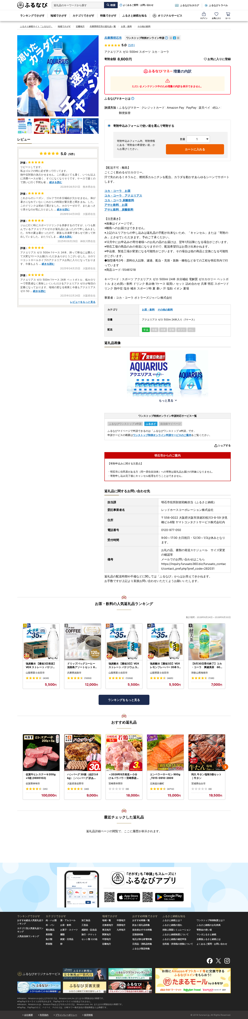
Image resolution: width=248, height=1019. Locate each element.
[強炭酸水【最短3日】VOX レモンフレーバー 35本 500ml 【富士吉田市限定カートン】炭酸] (165, 641)
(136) (211, 678)
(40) (86, 789)
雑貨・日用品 (66, 939)
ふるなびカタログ (189, 5)
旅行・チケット (89, 934)
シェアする (224, 445)
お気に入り (216, 18)
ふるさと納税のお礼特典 (209, 925)
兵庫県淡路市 (74, 672)
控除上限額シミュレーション (176, 929)
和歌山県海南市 (199, 672)
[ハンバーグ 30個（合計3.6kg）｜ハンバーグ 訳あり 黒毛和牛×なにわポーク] (82, 752)
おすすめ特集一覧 (141, 920)
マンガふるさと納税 (206, 934)
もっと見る (166, 400)
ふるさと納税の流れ (172, 925)
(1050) (88, 678)
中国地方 (121, 920)
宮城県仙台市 (198, 783)
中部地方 (106, 939)
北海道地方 (107, 925)
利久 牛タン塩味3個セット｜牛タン (206, 776)
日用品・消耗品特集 (142, 943)
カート (228, 18)
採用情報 (88, 1015)
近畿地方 (80, 26)
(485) (170, 678)
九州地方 (121, 929)
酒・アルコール (68, 920)
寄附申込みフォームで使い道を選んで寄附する (143, 125)
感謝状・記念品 (89, 929)
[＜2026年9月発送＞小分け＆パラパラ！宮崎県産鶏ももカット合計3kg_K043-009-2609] (124, 752)
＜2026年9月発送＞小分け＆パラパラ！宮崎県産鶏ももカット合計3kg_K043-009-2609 (124, 776)
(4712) (170, 789)
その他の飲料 (144, 26)
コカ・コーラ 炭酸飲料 (119, 200)
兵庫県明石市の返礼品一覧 (103, 26)
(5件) (131, 45)
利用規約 (44, 1015)
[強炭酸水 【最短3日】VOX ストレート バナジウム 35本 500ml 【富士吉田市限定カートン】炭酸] (124, 641)
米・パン (50, 925)
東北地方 (106, 929)
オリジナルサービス (170, 15)
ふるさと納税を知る (134, 15)
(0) (127, 789)
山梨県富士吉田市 (35, 672)
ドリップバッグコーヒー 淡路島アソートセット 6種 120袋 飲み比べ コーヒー (82, 665)
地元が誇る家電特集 (142, 939)
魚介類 (49, 939)
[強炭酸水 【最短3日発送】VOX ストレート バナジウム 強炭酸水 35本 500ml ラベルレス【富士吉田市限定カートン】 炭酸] (41, 641)
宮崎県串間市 (116, 783)
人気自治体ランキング (28, 936)
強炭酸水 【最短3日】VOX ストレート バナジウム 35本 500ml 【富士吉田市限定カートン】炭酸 (124, 665)
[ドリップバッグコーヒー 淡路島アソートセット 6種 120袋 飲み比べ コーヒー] (82, 641)
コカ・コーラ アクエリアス (123, 195)
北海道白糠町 (157, 783)
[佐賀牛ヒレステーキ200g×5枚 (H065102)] (41, 752)
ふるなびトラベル (218, 5)
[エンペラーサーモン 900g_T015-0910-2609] (165, 752)
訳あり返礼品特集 (141, 925)
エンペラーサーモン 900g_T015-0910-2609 (165, 776)
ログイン (204, 18)
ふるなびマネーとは (117, 98)
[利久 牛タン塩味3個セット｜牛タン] (206, 752)
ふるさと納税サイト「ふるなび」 (36, 26)
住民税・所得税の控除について (177, 943)
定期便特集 (137, 934)
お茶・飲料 (126, 26)
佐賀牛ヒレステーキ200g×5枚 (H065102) (41, 776)
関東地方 (106, 934)
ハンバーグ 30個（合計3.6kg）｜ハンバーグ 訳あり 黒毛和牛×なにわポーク (82, 776)
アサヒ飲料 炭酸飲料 (118, 209)
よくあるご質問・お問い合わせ (138, 5)
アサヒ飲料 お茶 (116, 205)
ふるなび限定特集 (141, 948)
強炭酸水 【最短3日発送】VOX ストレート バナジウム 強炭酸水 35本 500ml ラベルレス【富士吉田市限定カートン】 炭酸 (41, 665)
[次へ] (225, 767)
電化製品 (50, 929)
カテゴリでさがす (83, 15)
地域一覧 (106, 920)
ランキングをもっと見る (124, 700)
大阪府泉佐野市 (75, 783)
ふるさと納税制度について (175, 934)
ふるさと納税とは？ (172, 920)
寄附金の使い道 (204, 929)
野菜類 (49, 943)
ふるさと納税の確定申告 (174, 939)
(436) (46, 678)
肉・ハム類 (51, 920)
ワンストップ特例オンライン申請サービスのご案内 (162, 435)
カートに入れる (195, 149)
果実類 (49, 934)
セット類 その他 (89, 939)
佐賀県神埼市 (33, 783)
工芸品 (85, 925)
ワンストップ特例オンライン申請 (145, 37)
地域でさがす (58, 15)
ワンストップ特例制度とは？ (211, 920)
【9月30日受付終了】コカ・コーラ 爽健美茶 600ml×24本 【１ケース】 (206, 665)
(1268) (129, 678)
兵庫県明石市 (113, 38)
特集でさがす (108, 15)
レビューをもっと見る (82, 301)
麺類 (62, 934)
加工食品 (86, 920)
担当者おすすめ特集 (142, 929)
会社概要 (28, 1015)
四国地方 (121, 925)
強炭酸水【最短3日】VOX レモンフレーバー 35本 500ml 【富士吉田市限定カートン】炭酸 (165, 665)
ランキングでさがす (32, 15)
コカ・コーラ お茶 (117, 191)
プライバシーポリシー (66, 1015)
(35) (45, 789)
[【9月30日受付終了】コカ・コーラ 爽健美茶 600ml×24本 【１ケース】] (206, 641)
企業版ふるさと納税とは (209, 939)
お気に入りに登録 (219, 59)
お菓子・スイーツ (69, 929)
